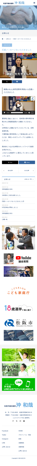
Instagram (5, 439)
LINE (3, 443)
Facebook (5, 431)
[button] (18, 105)
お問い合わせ (6, 447)
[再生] (5, 113)
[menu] (34, 2)
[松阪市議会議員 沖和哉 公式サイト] (14, 3)
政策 (20, 439)
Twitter (4, 435)
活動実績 (21, 447)
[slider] (17, 112)
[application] (18, 105)
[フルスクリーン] (32, 113)
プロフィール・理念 (25, 435)
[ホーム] (2, 39)
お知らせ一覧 (28, 179)
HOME (21, 431)
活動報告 (21, 443)
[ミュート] (29, 113)
